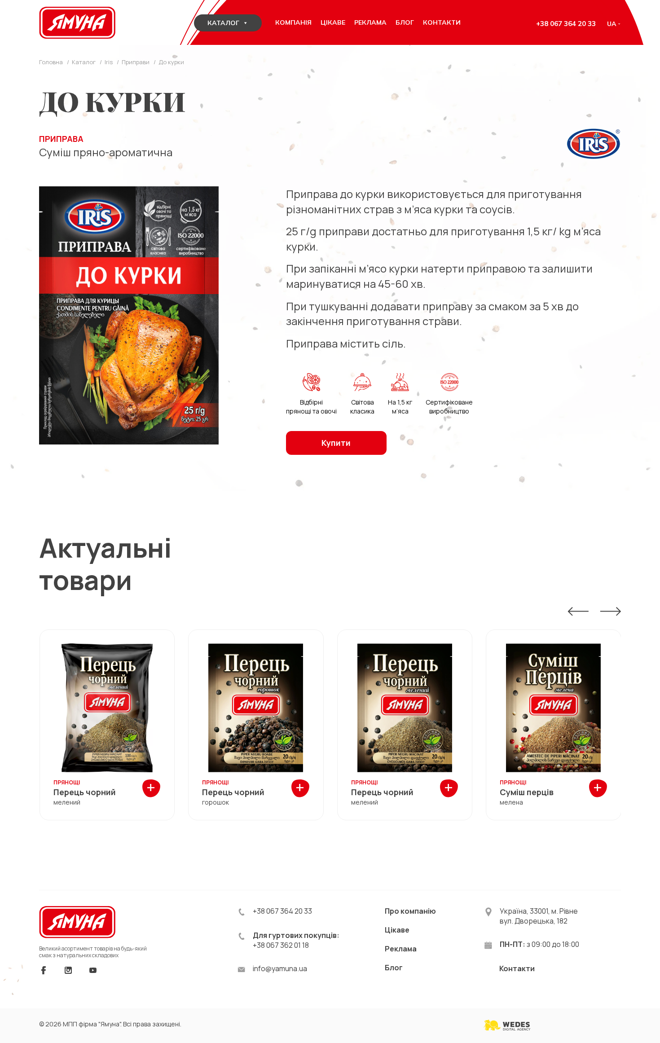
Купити (336, 442)
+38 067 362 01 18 (281, 945)
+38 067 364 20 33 (566, 23)
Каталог (223, 23)
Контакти (517, 968)
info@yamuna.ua (280, 968)
